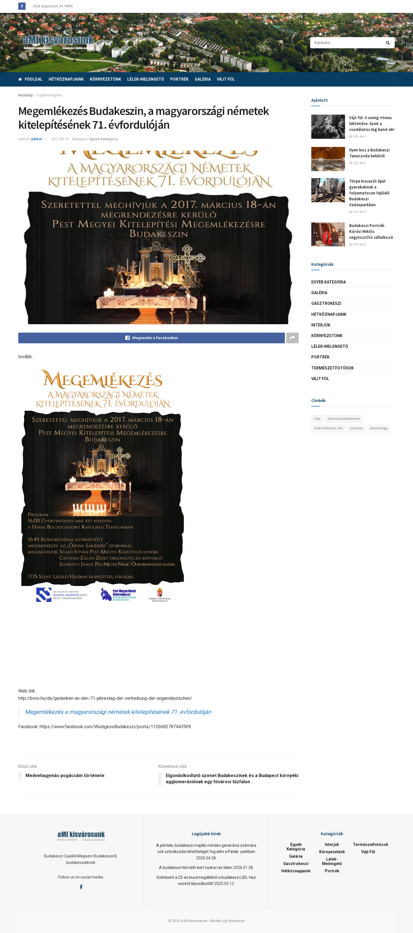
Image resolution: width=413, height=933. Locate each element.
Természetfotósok (332, 368)
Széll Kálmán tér (328, 428)
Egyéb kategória (49, 95)
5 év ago (359, 163)
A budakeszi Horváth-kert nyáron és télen (195, 867)
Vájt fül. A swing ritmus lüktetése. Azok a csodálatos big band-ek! (371, 123)
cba (317, 419)
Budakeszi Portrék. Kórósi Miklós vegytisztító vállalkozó (371, 231)
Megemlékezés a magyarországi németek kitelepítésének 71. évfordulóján (118, 712)
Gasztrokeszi (326, 303)
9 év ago (359, 137)
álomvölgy (379, 428)
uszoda (356, 428)
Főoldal (33, 79)
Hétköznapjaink (66, 79)
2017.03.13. (60, 139)
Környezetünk (105, 79)
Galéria (203, 79)
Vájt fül (226, 79)
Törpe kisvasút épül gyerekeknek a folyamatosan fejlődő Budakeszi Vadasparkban (369, 192)
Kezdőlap (25, 95)
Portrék (179, 79)
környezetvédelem (344, 419)
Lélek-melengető (145, 79)
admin (36, 139)
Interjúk (320, 325)
